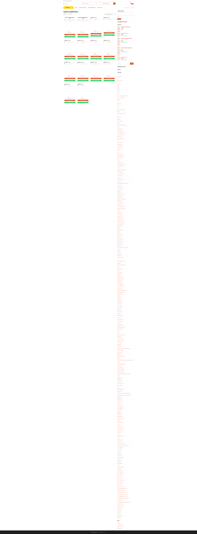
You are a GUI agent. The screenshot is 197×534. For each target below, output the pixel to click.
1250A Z (118, 88)
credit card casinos (120, 189)
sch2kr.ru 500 (119, 405)
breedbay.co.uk (119, 162)
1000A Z (118, 84)
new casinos (119, 323)
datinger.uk (119, 191)
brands (118, 160)
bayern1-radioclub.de (120, 134)
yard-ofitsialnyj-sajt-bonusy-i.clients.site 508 (123, 502)
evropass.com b (119, 212)
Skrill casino (119, 420)
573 (117, 107)
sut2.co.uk (118, 434)
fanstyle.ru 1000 (119, 216)
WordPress (98, 532)
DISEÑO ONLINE (99, 7)
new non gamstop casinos (121, 327)
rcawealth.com (119, 391)
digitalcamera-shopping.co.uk (121, 198)
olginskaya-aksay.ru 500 (120, 356)
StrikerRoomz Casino (120, 430)
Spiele (118, 424)
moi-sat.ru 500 (119, 303)
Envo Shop (104, 532)
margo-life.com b (119, 288)
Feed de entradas (120, 524)
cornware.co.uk (119, 185)
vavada (118, 465)
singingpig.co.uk (119, 412)
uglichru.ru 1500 (119, 459)
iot (117, 259)
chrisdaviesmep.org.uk (120, 179)
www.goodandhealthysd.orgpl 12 (122, 488)
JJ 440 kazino (119, 263)
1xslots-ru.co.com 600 (120, 97)
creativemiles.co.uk (120, 187)
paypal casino (119, 366)
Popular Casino (119, 381)
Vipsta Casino (119, 476)
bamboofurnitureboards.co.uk (121, 132)
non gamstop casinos (120, 340)
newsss (118, 333)
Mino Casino (119, 298)
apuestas (118, 119)
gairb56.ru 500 (119, 226)
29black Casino (119, 103)
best (118, 140)
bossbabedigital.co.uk (120, 156)
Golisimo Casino (119, 237)
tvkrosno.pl (119, 451)
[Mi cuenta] (128, 4)
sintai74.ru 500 (119, 414)
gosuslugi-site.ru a (120, 239)
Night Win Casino (119, 336)
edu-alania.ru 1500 (120, 204)
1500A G (118, 90)
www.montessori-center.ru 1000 (122, 492)
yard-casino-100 (119, 500)
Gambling (118, 228)
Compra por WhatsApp (70, 36)
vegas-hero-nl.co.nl (120, 471)
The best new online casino (121, 443)
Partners (118, 362)
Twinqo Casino (119, 455)
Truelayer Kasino (119, 449)
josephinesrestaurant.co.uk (121, 265)
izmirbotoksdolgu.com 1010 (121, 261)
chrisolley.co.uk (119, 181)
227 (117, 101)
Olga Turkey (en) (119, 354)
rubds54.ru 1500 (119, 401)
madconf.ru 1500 (119, 280)
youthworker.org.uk (120, 506)
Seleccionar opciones (70, 34)
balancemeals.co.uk (120, 130)
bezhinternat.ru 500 (120, 144)
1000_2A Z (118, 82)
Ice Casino (118, 249)
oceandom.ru (119, 346)
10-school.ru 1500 (120, 80)
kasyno (118, 267)
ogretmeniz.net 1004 (120, 350)
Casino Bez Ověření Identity (121, 169)
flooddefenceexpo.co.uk (121, 222)
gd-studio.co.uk (119, 235)
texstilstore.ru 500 (120, 439)
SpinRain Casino (119, 426)
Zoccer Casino (119, 509)
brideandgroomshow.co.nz (121, 164)
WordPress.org (119, 528)
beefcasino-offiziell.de (120, 138)
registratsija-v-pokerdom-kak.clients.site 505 (124, 395)
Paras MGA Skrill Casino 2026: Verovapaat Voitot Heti (125, 360)
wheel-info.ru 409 (119, 482)
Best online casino (120, 142)
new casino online (120, 321)
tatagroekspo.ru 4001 (120, 436)
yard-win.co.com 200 (120, 504)
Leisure (118, 270)
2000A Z (118, 99)
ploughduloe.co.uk (120, 379)
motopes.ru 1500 (119, 305)
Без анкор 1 (119, 513)
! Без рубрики (119, 76)
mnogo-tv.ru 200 (119, 300)
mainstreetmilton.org (120, 286)
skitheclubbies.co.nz (120, 416)
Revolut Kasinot (119, 397)
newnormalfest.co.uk (120, 329)
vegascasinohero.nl (120, 474)
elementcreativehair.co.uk (121, 206)
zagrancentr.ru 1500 (120, 507)
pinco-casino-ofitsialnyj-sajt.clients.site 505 (123, 373)
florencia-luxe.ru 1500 (120, 224)
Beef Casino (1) (119, 136)
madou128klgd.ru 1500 (120, 284)
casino (118, 167)
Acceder (118, 522)
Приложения (119, 517)
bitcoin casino (119, 148)
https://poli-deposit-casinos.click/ (122, 247)
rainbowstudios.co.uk (120, 389)
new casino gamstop (120, 319)
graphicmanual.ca (119, 241)
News (118, 331)
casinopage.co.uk (119, 175)
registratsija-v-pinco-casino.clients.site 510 (123, 393)
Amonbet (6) (119, 117)
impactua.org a (119, 255)
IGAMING (118, 251)
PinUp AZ (118, 375)
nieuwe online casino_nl (120, 335)
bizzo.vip (118, 150)
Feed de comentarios (120, 526)
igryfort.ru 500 (119, 253)
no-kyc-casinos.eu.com (120, 338)
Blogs (118, 152)
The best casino (119, 441)
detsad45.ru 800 (119, 197)
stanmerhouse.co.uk (120, 428)
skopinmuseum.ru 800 (120, 418)
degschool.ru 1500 (120, 193)
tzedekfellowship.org (120, 457)
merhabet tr (119, 296)
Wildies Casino (119, 484)
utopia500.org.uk (119, 463)
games (118, 232)
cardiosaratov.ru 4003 (120, 165)
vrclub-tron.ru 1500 (120, 478)
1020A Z (118, 86)
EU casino (118, 210)
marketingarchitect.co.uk (120, 292)
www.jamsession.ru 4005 (121, 490)
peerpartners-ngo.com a (121, 371)
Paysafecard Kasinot (120, 368)
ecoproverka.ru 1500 (120, 202)
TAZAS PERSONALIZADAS (91, 7)
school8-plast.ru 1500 (120, 406)
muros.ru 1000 (119, 307)
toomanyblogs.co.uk (120, 447)
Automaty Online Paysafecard (121, 125)
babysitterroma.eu (120, 129)
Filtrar (119, 19)
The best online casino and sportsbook (123, 445)
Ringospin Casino (119, 399)
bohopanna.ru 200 (120, 154)
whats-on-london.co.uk (120, 480)
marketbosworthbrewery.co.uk (122, 290)
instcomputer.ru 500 (120, 257)
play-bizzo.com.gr (119, 377)
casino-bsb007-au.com (120, 173)
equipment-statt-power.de (121, 208)
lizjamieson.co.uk (119, 276)
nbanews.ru (119, 313)
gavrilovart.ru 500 (119, 234)
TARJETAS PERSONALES (82, 7)
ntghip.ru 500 (119, 344)
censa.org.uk (119, 177)
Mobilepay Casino (120, 301)
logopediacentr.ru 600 (120, 278)
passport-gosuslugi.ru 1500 (121, 364)
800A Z (118, 111)
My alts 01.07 (119, 309)
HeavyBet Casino (119, 245)
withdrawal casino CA (120, 486)
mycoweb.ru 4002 (120, 311)
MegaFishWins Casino (120, 294)
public (118, 387)
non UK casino (119, 342)
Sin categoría (119, 410)
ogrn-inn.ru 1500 (119, 352)
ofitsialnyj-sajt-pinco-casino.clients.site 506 (123, 348)
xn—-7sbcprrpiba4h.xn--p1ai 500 (122, 494)
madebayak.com (119, 282)
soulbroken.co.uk (119, 422)
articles (118, 123)
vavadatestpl (119, 469)
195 (117, 94)
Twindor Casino (119, 453)
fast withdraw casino (120, 218)
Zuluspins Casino (119, 511)
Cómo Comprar (132, 7)
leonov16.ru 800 (119, 272)
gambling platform (120, 230)
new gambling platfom (120, 325)
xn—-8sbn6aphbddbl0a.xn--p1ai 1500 (123, 498)
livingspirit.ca (119, 274)
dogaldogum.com (119, 200)
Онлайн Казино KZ (120, 515)
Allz (117, 115)
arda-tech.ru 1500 (120, 121)
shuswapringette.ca (120, 408)
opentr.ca (118, 358)
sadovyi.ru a (119, 403)
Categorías (67, 7)
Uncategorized (119, 461)
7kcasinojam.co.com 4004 (121, 109)
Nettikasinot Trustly (120, 315)
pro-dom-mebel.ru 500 (120, 383)
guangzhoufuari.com (120, 243)
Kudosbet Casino (119, 268)
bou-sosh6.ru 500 (120, 158)
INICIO (76, 7)
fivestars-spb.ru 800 (120, 220)
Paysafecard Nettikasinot (121, 369)
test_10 (118, 438)
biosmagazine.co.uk (120, 146)
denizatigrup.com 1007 (120, 195)
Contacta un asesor (126, 7)
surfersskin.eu (119, 432)
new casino (119, 317)
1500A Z (118, 92)
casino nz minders (120, 171)
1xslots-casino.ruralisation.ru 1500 (122, 96)
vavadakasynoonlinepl (120, 467)
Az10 (118, 127)
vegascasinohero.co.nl (120, 473)
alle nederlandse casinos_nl (121, 113)
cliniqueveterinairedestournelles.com (123, 183)
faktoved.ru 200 (119, 214)
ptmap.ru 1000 (119, 385)
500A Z (118, 105)
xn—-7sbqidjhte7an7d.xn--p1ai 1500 (122, 496)
